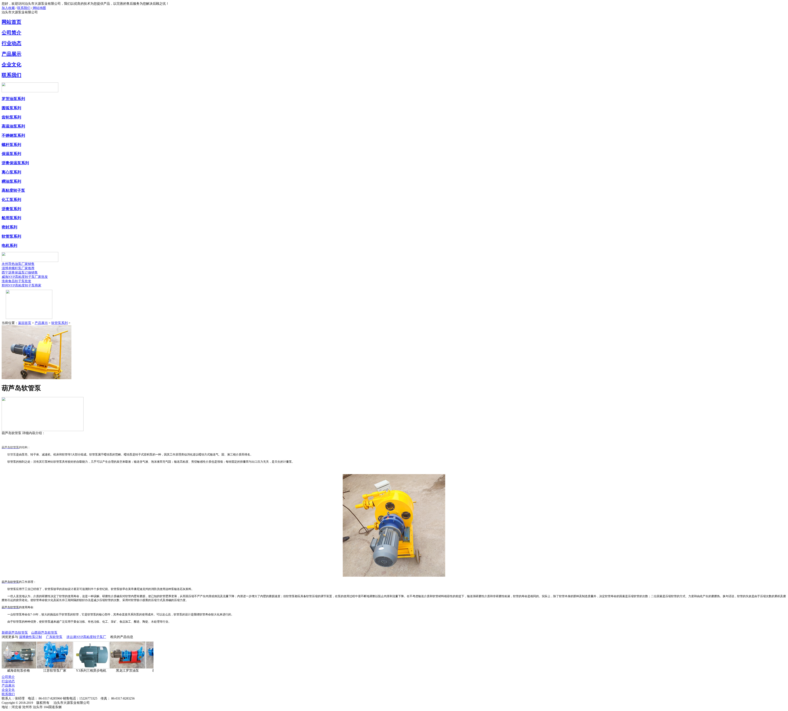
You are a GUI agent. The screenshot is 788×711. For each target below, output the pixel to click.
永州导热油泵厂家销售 (18, 264)
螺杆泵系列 (11, 145)
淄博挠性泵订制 (30, 637)
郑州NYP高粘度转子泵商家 (21, 285)
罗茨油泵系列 (13, 99)
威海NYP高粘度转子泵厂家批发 (25, 276)
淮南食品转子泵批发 (16, 281)
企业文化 (11, 64)
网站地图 (39, 8)
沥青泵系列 (11, 209)
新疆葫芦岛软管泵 (15, 632)
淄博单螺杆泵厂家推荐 (18, 268)
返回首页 (24, 323)
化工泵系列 (11, 199)
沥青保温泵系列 (15, 163)
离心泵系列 (11, 172)
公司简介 (11, 32)
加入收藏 (8, 8)
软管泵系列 (11, 236)
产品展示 (11, 54)
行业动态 (11, 43)
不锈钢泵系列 (13, 135)
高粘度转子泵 (13, 190)
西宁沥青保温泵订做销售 (20, 272)
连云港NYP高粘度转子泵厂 (86, 637)
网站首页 (11, 22)
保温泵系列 (11, 154)
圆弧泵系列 (11, 108)
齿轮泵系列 (11, 117)
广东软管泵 (54, 637)
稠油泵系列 (11, 181)
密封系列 (9, 227)
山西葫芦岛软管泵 (44, 632)
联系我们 (23, 8)
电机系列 (9, 245)
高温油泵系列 (13, 126)
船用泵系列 (11, 218)
